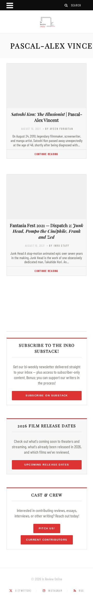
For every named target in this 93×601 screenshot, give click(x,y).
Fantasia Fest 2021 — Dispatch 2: (46, 231)
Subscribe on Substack (47, 395)
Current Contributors (46, 539)
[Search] (66, 5)
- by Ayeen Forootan (58, 128)
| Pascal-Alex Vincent (46, 117)
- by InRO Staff (58, 245)
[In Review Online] (46, 22)
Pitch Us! (47, 528)
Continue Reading (46, 154)
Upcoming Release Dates (46, 464)
